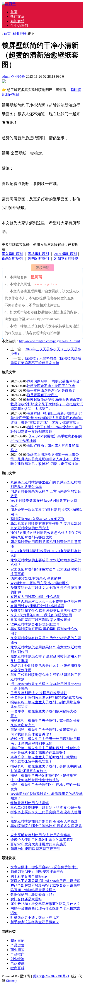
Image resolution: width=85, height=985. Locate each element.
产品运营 (17, 945)
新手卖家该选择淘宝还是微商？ (51, 390)
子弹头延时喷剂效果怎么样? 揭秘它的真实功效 (46, 697)
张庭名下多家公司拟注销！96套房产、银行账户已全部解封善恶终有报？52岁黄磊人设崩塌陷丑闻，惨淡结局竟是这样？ (45, 885)
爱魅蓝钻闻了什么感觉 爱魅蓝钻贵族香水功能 (45, 610)
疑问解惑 (17, 21)
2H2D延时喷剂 (65, 254)
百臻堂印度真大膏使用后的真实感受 (38, 844)
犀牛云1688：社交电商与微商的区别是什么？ (45, 904)
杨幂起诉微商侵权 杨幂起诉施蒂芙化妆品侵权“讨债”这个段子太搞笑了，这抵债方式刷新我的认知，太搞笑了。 (46, 404)
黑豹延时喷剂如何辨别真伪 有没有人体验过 (44, 821)
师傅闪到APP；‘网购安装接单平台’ (54, 381)
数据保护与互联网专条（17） (33, 894)
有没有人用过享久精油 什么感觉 (35, 597)
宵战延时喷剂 (38, 254)
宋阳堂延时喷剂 (66, 258)
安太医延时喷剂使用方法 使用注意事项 (40, 835)
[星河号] (9, 4)
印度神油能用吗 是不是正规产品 (35, 849)
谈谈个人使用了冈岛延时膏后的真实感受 (41, 839)
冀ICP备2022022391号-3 (51, 976)
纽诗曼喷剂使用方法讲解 (29, 803)
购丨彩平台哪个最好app (28, 876)
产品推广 (17, 954)
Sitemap (11, 981)
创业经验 (20, 34)
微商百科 (17, 968)
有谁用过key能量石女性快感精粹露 (37, 606)
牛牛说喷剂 (19, 25)
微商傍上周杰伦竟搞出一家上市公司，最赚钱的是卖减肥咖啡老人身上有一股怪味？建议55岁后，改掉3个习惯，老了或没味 (45, 459)
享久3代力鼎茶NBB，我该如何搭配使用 (41, 615)
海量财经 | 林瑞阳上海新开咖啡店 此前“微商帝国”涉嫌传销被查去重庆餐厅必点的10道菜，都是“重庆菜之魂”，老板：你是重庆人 (46, 417)
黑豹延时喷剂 (39, 258)
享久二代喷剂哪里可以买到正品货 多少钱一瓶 (45, 807)
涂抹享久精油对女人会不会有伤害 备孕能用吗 (45, 601)
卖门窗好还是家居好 (26, 899)
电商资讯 (17, 963)
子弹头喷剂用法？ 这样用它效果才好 (38, 693)
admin (6, 76)
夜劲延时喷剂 (12, 258)
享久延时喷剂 (12, 254)
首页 (13, 12)
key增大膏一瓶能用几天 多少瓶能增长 (39, 583)
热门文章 (17, 16)
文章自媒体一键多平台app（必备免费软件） (44, 867)
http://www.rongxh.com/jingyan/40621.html (49, 341)
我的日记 (17, 940)
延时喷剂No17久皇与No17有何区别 (37, 519)
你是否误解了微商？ (42, 395)
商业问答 (17, 950)
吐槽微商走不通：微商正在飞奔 (51, 386)
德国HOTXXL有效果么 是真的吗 (35, 578)
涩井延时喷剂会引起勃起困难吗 (34, 624)
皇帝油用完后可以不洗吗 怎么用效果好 (40, 620)
